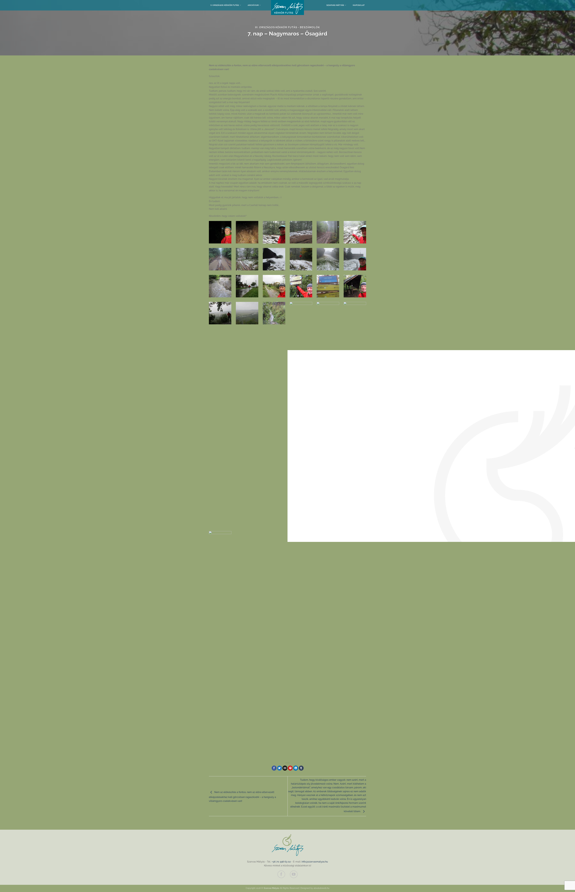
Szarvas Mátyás (335, 5)
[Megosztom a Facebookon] (274, 768)
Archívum (253, 5)
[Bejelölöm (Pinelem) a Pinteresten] (290, 768)
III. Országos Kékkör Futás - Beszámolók (287, 27)
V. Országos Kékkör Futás (224, 5)
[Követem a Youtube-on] (293, 874)
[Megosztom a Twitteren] (279, 768)
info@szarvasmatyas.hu (315, 861)
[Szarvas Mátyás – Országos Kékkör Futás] (287, 7)
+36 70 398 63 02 (281, 861)
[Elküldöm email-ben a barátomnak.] (284, 768)
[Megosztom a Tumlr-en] (301, 768)
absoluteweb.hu (321, 888)
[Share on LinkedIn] (295, 768)
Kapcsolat (359, 5)
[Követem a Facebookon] (281, 874)
